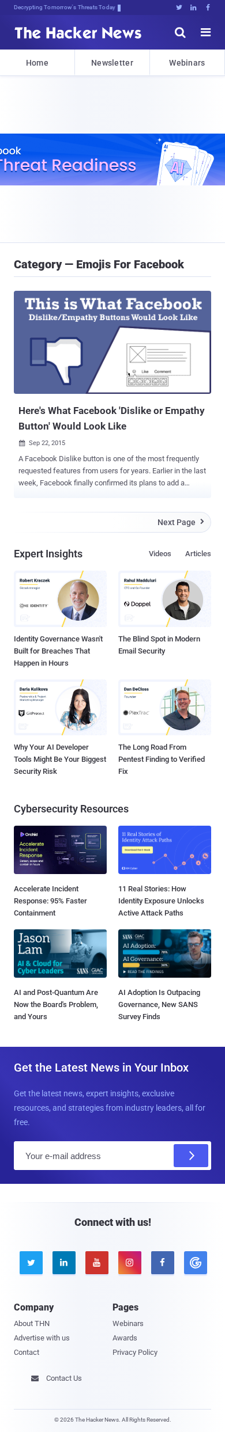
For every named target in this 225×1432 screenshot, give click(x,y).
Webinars (187, 62)
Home (37, 62)
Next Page (181, 522)
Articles (198, 553)
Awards (124, 1338)
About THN (32, 1323)
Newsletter (112, 62)
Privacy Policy (135, 1352)
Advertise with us (42, 1338)
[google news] (194, 1262)
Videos (160, 553)
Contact (26, 1352)
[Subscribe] (191, 1155)
